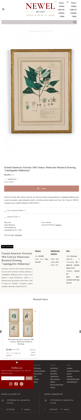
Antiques (69, 368)
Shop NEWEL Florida (73, 379)
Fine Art (69, 373)
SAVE (35, 311)
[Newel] (17, 362)
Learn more (18, 235)
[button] (41, 210)
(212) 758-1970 (49, 225)
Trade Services (54, 376)
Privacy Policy (38, 373)
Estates (36, 382)
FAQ (35, 376)
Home (31, 31)
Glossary (52, 387)
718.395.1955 (53, 409)
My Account (37, 368)
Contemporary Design (73, 371)
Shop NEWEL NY (72, 382)
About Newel (54, 368)
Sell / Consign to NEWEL (55, 380)
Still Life (49, 31)
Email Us (58, 225)
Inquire (43, 188)
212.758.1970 (10, 409)
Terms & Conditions (39, 371)
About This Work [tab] (7, 246)
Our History (53, 371)
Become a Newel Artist (56, 384)
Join (29, 378)
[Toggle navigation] (3, 9)
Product (37, 31)
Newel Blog (53, 373)
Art (43, 31)
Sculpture (69, 376)
